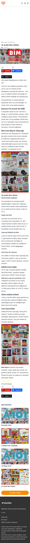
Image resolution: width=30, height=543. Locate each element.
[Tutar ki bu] (3, 3)
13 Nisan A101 (6, 466)
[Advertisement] (15, 24)
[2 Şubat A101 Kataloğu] (15, 436)
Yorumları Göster (15, 493)
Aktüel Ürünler (11, 42)
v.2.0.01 (3, 512)
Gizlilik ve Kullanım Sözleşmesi (9, 522)
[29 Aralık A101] (15, 416)
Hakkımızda (4, 517)
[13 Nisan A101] (15, 456)
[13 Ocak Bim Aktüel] (15, 477)
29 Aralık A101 (6, 425)
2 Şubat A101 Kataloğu (9, 445)
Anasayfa (4, 42)
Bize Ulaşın (4, 519)
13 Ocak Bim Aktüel (8, 486)
